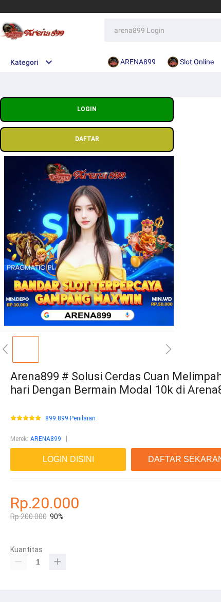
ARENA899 (45, 438)
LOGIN (87, 109)
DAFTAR (87, 139)
